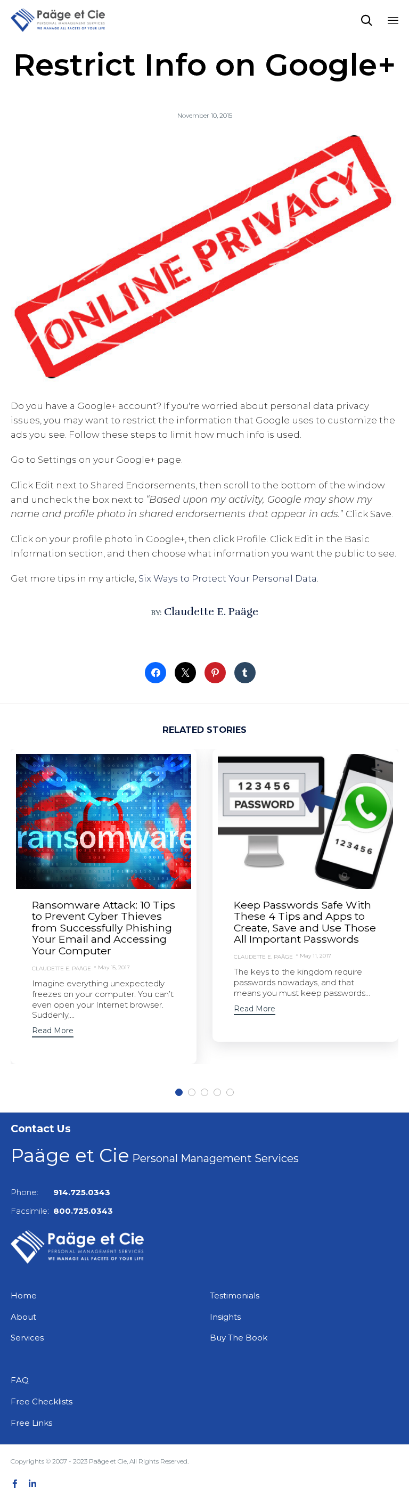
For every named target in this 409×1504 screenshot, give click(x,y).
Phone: (60, 1192)
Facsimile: (62, 1211)
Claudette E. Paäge (211, 611)
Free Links (31, 1423)
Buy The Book (238, 1338)
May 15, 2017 (114, 967)
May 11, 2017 (315, 955)
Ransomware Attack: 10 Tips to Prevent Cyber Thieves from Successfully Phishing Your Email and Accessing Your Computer (103, 928)
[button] (52, 1031)
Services (27, 1338)
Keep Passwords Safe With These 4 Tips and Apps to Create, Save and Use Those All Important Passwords (305, 922)
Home (24, 1295)
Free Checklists (41, 1401)
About (23, 1317)
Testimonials (234, 1295)
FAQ (20, 1380)
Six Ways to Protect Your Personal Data (227, 578)
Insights (225, 1317)
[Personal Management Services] (58, 20)
